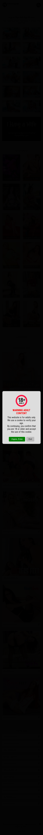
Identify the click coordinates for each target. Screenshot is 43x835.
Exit (30, 439)
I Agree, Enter (17, 439)
